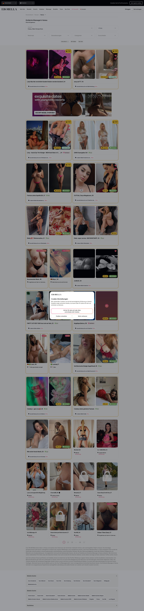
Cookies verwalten (61, 316)
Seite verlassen (82, 316)
